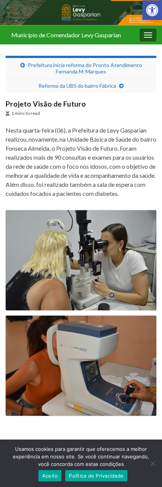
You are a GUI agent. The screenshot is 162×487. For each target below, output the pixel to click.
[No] (152, 463)
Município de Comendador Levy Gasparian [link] (66, 34)
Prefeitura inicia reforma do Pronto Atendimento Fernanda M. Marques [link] (85, 68)
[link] (152, 10)
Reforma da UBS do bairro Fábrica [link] (77, 85)
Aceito (50, 476)
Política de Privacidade (96, 476)
